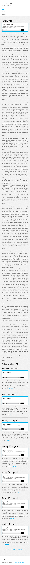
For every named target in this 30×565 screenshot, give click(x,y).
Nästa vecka (20, 549)
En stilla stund (7, 3)
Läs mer (11, 388)
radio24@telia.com (19, 562)
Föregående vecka (11, 549)
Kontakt (3, 14)
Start (3, 9)
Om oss (3, 11)
